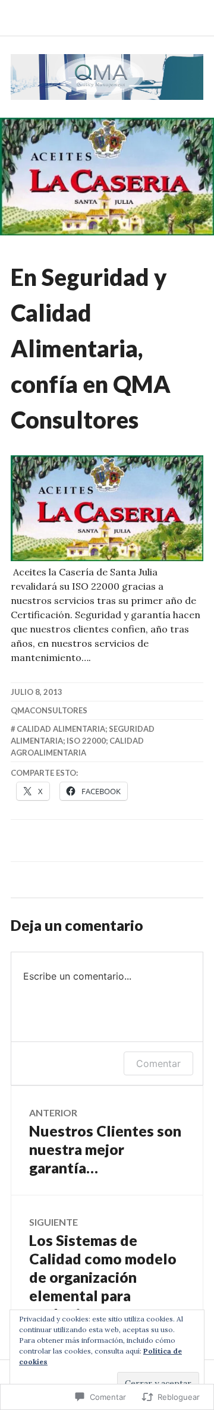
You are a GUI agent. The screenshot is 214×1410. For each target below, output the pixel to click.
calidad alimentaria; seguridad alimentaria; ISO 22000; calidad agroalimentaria (83, 740)
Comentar (158, 1063)
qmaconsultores (49, 710)
